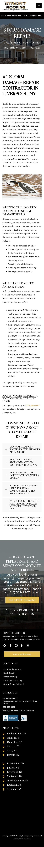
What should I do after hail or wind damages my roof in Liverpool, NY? (24, 505)
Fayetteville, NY (15, 763)
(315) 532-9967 (19, 42)
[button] (22, 449)
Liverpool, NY (14, 771)
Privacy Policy (18, 839)
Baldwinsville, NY (16, 733)
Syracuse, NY (14, 788)
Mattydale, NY (14, 776)
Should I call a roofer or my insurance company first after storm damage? (24, 489)
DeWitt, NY (13, 754)
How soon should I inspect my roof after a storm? (24, 475)
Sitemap (27, 839)
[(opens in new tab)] (14, 718)
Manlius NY (13, 737)
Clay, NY (12, 750)
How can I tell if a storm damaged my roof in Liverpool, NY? (23, 462)
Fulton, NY (13, 767)
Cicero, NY (13, 746)
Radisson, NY (14, 784)
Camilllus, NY (14, 741)
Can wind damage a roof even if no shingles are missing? (25, 449)
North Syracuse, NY (17, 780)
